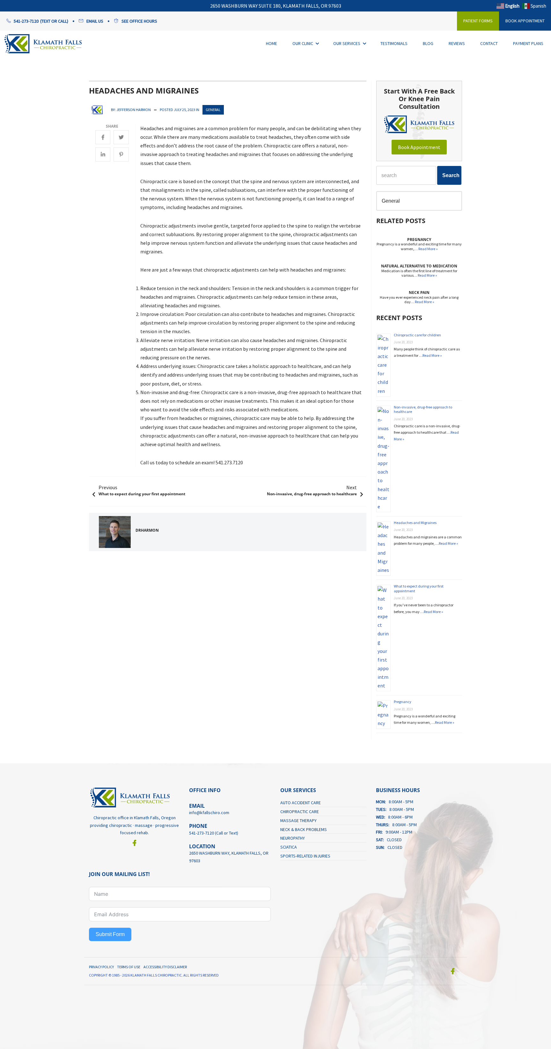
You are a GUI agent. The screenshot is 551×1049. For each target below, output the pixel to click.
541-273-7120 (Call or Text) (213, 833)
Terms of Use (128, 966)
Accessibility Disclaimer (165, 966)
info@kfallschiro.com (209, 812)
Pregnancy (402, 701)
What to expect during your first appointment (419, 588)
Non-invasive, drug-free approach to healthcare (423, 409)
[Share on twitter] (121, 137)
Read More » (428, 248)
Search (450, 175)
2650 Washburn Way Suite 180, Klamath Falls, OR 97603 (275, 6)
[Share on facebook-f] (102, 137)
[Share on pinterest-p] (121, 154)
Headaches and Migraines (415, 522)
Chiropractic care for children (417, 335)
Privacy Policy (101, 966)
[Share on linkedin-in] (102, 154)
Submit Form (110, 934)
